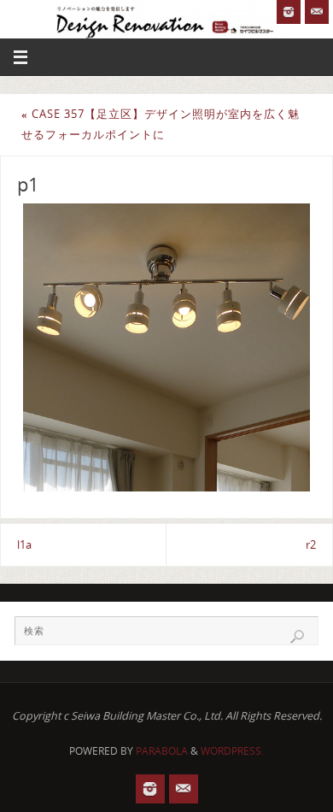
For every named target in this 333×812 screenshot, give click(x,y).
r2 (311, 545)
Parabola (162, 751)
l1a (24, 545)
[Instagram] (289, 12)
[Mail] (317, 12)
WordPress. (232, 751)
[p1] (166, 347)
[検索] (297, 636)
